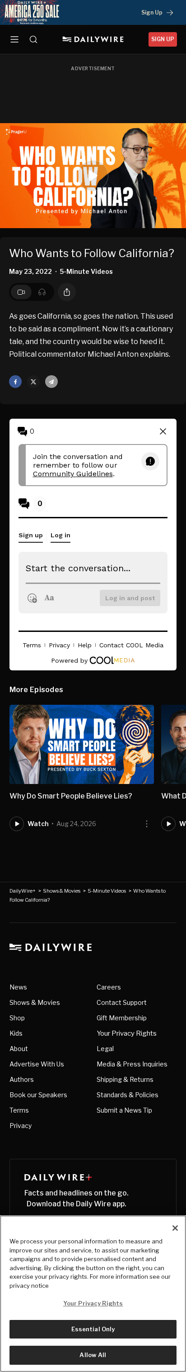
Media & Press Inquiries (132, 1064)
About (18, 1048)
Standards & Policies (127, 1095)
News (18, 987)
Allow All (92, 1354)
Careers (109, 987)
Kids (16, 1033)
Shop (17, 1018)
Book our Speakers (38, 1095)
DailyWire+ (22, 891)
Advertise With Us (36, 1064)
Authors (21, 1079)
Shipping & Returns (125, 1079)
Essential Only (93, 1329)
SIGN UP (162, 39)
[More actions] (147, 824)
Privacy (20, 1125)
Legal (105, 1048)
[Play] (93, 175)
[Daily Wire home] (93, 39)
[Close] (175, 1228)
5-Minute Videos (107, 891)
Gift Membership (122, 1018)
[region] (93, 1293)
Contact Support (122, 1002)
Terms (19, 1110)
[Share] (67, 292)
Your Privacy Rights (127, 1033)
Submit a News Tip (124, 1110)
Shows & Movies (61, 891)
